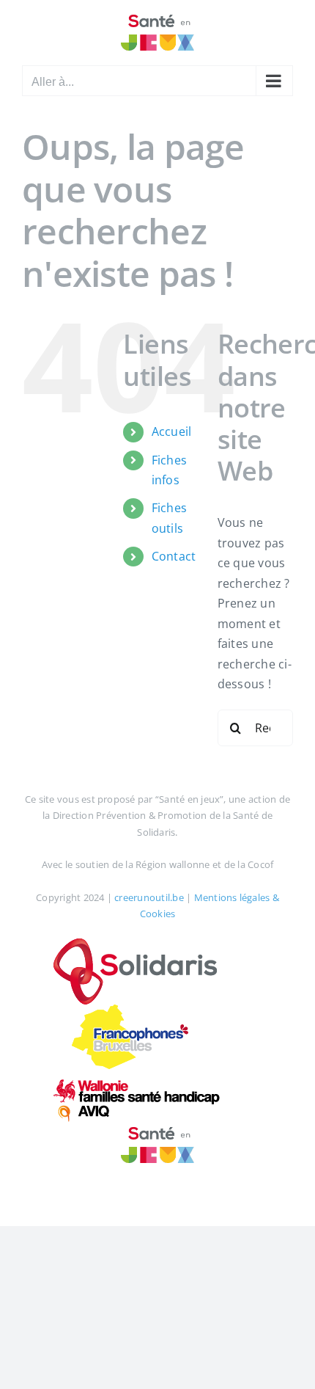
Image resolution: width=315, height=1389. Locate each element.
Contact (174, 556)
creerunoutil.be (149, 897)
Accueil (172, 431)
